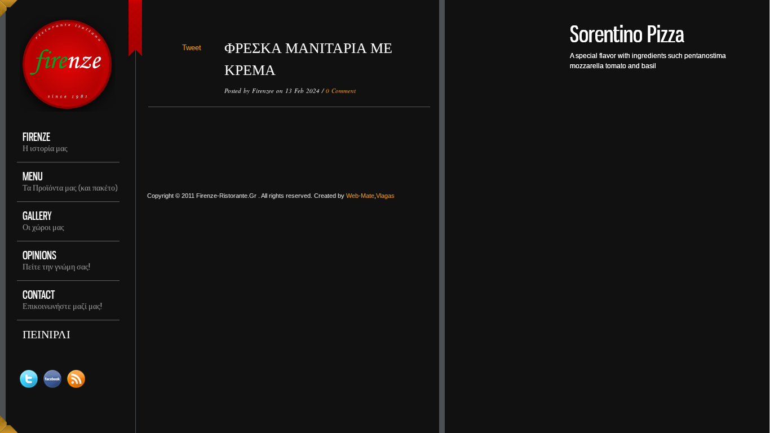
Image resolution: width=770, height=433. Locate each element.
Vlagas (385, 195)
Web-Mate (360, 195)
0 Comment (341, 90)
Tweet (191, 47)
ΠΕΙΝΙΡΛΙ (46, 334)
